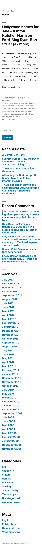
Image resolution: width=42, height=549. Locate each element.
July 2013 (8, 279)
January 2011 (10, 374)
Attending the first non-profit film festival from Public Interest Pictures (19, 178)
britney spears (20, 106)
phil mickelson (27, 114)
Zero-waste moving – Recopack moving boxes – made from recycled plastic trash (20, 215)
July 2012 (8, 303)
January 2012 (10, 326)
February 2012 (10, 322)
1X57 (5, 3)
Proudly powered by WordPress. (17, 543)
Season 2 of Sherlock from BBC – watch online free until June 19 (20, 258)
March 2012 (9, 319)
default (7, 100)
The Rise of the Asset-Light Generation (18, 170)
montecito (5, 114)
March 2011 (9, 366)
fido (4, 249)
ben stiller (24, 103)
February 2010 (10, 401)
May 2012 (8, 311)
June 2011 (8, 354)
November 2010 (11, 382)
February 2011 (10, 370)
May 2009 (8, 425)
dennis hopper (12, 108)
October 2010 (10, 385)
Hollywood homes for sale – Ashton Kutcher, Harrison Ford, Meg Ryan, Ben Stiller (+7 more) (20, 35)
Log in (5, 520)
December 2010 (11, 378)
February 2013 (10, 283)
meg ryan (28, 111)
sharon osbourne (15, 117)
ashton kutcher (9, 103)
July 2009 (8, 417)
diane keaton (22, 108)
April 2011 (8, 362)
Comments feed (11, 528)
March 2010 (9, 397)
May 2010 (8, 393)
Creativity (8, 470)
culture (6, 474)
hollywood (8, 482)
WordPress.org (11, 532)
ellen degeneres (8, 111)
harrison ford (19, 111)
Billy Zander (9, 236)
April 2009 (8, 429)
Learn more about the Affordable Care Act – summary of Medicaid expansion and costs (21, 241)
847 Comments (10, 119)
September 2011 (12, 342)
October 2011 (10, 338)
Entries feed (9, 524)
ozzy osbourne (15, 114)
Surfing (6, 486)
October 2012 (10, 291)
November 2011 (11, 334)
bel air (18, 103)
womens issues (11, 502)
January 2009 (10, 440)
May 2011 (7, 358)
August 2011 (9, 346)
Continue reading (11, 87)
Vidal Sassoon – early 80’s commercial (19, 250)
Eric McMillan (10, 255)
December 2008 (12, 444)
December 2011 (11, 330)
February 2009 (11, 437)
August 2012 (9, 299)
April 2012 (8, 315)
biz (4, 466)
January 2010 (10, 405)
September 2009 (12, 413)
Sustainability (10, 490)
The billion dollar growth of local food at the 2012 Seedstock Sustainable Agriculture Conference (20, 189)
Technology (9, 494)
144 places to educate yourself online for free (20, 229)
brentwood (10, 106)
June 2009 (8, 421)
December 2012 (11, 287)
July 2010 (8, 389)
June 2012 (8, 307)
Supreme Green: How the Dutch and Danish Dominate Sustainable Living (20, 161)
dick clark (31, 108)
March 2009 (9, 433)
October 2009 (10, 409)
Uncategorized (11, 498)
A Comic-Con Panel (13, 154)
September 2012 (12, 295)
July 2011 (7, 350)
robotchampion (10, 98)
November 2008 (12, 448)
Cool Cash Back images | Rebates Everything (16, 225)
